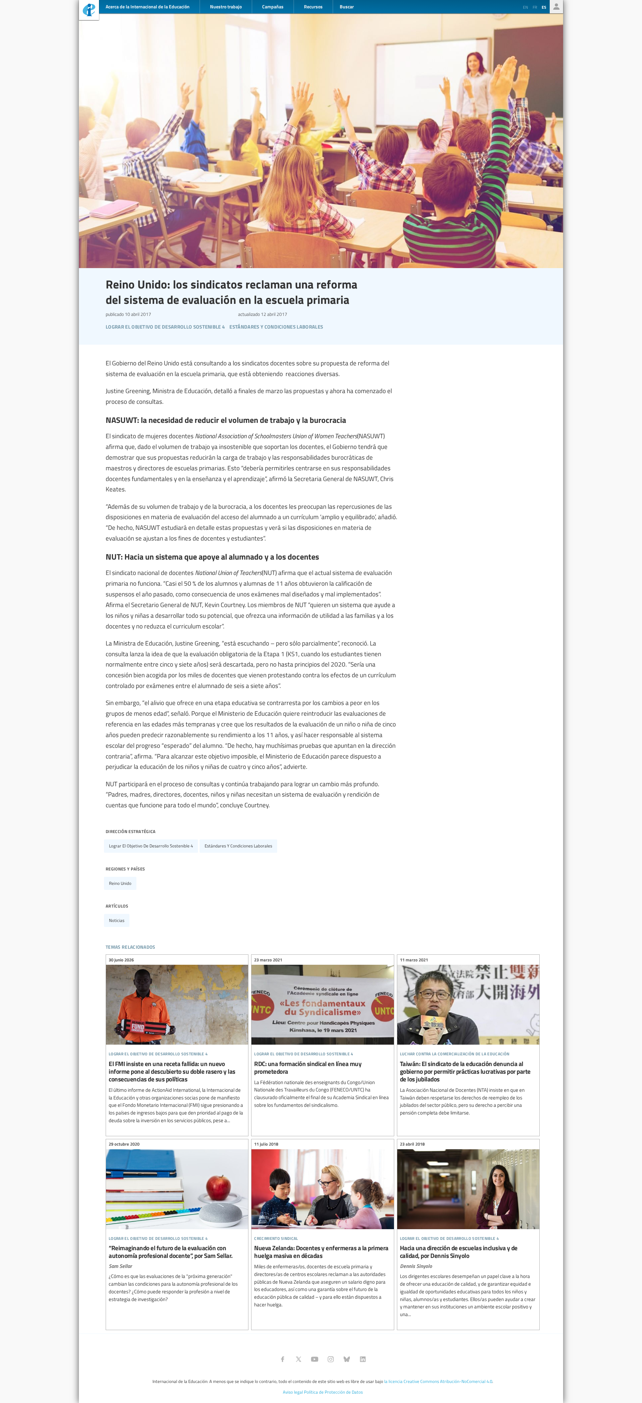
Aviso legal (293, 1392)
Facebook (283, 1359)
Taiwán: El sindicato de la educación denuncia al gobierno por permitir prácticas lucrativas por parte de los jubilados (468, 1037)
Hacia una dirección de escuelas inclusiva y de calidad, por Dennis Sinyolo (468, 1230)
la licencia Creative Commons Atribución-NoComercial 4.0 (438, 1381)
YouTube (315, 1359)
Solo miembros (556, 6)
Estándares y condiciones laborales (238, 846)
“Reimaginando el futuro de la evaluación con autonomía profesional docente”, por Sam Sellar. (177, 1222)
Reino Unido (120, 883)
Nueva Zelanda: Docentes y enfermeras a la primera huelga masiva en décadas (322, 1225)
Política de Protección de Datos (333, 1392)
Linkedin (363, 1359)
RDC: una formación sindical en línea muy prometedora (322, 1033)
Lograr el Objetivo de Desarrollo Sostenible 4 (151, 846)
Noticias (116, 920)
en (525, 7)
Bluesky (347, 1359)
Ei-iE (89, 11)
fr (535, 7)
